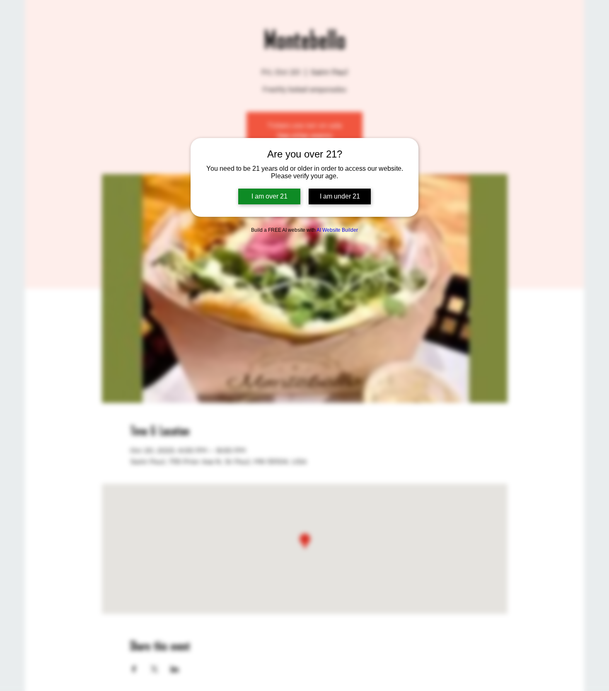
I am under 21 (340, 196)
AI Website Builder (337, 230)
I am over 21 (269, 196)
